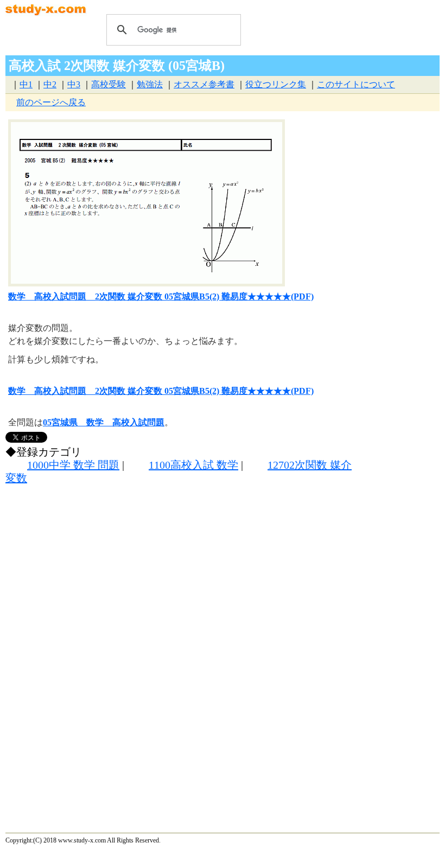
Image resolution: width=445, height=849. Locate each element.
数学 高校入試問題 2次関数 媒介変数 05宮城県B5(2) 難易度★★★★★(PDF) (161, 296)
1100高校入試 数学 (193, 465)
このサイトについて (356, 84)
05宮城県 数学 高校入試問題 (103, 422)
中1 (26, 84)
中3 (73, 84)
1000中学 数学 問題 (73, 465)
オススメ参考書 (204, 84)
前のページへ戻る (51, 102)
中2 (49, 84)
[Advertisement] (178, 588)
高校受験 (108, 84)
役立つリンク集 (275, 84)
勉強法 (150, 84)
